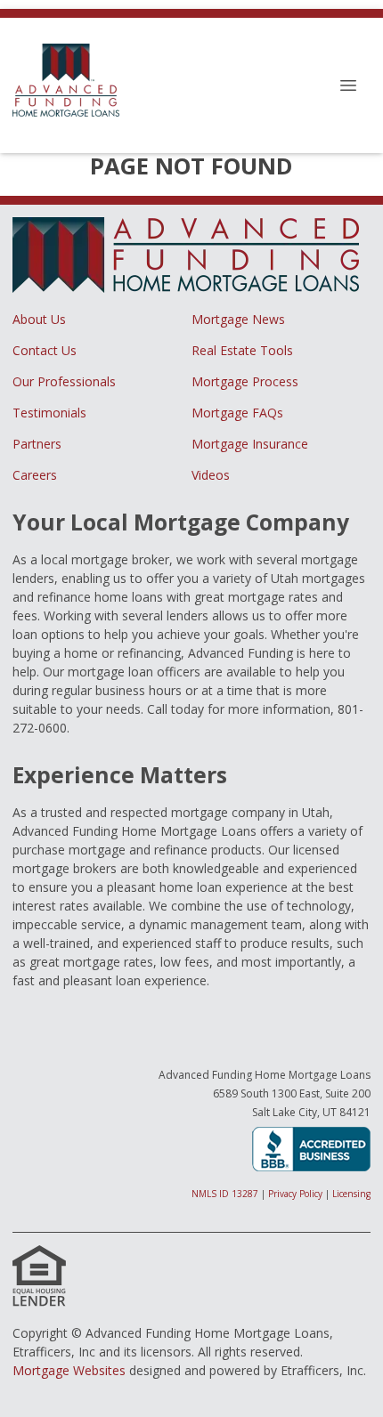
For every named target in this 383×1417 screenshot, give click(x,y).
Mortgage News (238, 319)
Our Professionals (64, 381)
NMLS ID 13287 (225, 1193)
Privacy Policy (295, 1193)
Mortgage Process (245, 381)
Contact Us (44, 350)
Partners (36, 443)
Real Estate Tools (242, 350)
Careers (34, 474)
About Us (39, 319)
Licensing (351, 1193)
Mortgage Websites (69, 1370)
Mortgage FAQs (237, 412)
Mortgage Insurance (250, 443)
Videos (211, 474)
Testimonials (49, 412)
